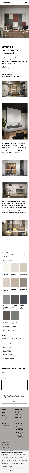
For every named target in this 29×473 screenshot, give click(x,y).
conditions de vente (7, 440)
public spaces (5, 419)
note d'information (9, 398)
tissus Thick (7, 351)
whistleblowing (5, 447)
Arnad (12, 41)
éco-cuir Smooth (9, 358)
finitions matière (9, 330)
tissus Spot (7, 347)
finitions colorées (9, 261)
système (4, 409)
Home (3, 41)
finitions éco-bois (9, 327)
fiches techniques (19, 412)
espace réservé (6, 444)
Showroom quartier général (19, 420)
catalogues (17, 411)
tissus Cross (7, 355)
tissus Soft (7, 344)
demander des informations (10, 76)
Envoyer (14, 401)
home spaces (5, 417)
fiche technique (6, 69)
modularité (5, 71)
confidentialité (5, 442)
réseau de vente (7, 74)
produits (7, 41)
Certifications (18, 414)
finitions (4, 67)
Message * (5, 378)
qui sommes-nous (6, 425)
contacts (3, 427)
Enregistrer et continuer (14, 470)
